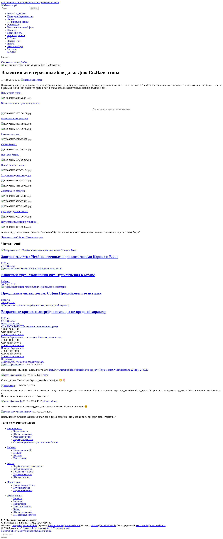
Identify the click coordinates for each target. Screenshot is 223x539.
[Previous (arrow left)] (2, 537)
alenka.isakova (25, 411)
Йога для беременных (12, 348)
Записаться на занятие (12, 334)
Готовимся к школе (23, 471)
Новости (11, 30)
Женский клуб (14, 495)
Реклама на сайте (41, 528)
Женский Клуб (15, 46)
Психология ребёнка (24, 485)
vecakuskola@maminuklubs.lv (151, 525)
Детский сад (13, 24)
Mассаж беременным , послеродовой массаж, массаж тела (31, 337)
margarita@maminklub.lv (24, 525)
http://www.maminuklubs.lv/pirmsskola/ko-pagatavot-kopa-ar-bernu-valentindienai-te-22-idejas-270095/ (98, 369)
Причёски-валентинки (13, 165)
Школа (10, 43)
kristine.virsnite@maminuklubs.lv (64, 525)
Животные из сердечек (13, 191)
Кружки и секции (22, 474)
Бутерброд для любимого (14, 211)
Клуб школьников (22, 469)
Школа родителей (16, 13)
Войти (24, 62)
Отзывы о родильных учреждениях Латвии (35, 442)
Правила (27, 528)
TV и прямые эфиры (18, 22)
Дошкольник (13, 482)
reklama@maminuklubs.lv (103, 525)
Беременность (14, 32)
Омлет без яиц (9, 144)
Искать (34, 8)
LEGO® (11, 52)
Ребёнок (11, 38)
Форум (10, 19)
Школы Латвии (21, 477)
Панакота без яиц (10, 154)
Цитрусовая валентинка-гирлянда (19, 222)
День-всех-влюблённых (13, 237)
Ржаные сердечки (10, 134)
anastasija (17, 364)
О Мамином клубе (60, 528)
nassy (12, 385)
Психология (19, 458)
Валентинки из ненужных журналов (20, 103)
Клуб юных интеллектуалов (27, 466)
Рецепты (17, 498)
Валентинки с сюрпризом (14, 118)
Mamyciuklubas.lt (26, 531)
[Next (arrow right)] (5, 537)
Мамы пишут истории (24, 514)
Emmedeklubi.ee (43, 531)
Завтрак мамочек (22, 506)
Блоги (16, 509)
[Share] (5, 534)
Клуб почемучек (21, 487)
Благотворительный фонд (20, 27)
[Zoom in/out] (11, 534)
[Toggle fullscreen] (8, 534)
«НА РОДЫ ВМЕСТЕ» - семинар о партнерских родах (29, 326)
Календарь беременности (20, 16)
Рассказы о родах (22, 436)
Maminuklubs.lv (9, 531)
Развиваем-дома (34, 237)
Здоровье (12, 49)
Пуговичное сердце (11, 93)
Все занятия (7, 359)
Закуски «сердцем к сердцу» (16, 175)
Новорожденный (16, 35)
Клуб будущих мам (23, 439)
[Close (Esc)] (2, 534)
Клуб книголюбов (22, 490)
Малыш (17, 453)
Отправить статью (10, 62)
